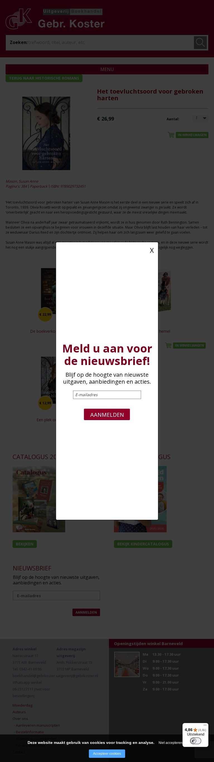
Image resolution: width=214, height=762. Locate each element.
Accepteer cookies (107, 754)
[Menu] (205, 726)
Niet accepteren (171, 743)
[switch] (195, 741)
